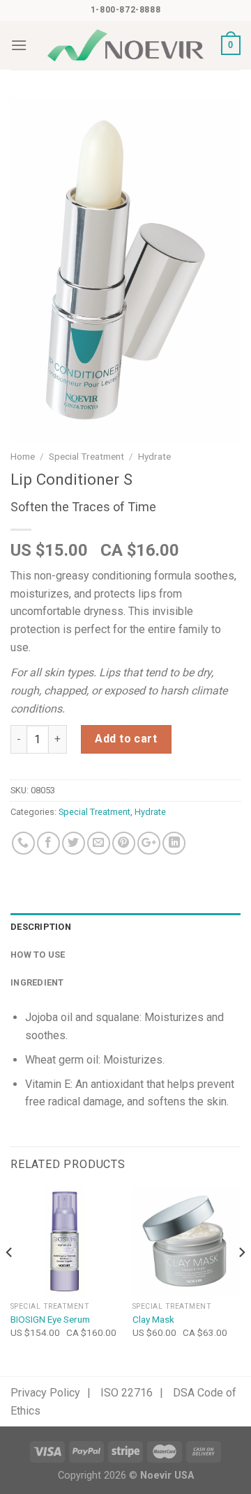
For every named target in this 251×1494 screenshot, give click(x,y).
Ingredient (37, 982)
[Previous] (10, 1280)
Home (22, 456)
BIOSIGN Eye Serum (50, 1319)
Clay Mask (153, 1319)
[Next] (241, 1280)
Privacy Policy (45, 1392)
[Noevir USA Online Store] (125, 45)
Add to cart (126, 738)
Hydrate (154, 456)
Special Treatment (86, 456)
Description (40, 926)
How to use (38, 954)
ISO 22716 (126, 1392)
